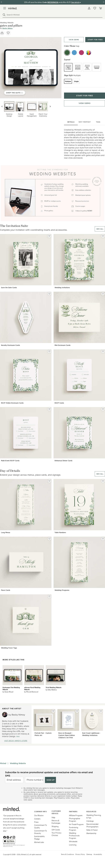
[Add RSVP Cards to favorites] (102, 351)
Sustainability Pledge (39, 837)
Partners (73, 811)
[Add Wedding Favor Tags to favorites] (49, 596)
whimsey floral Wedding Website (32, 688)
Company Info (40, 811)
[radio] (68, 67)
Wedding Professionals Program (74, 835)
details (71, 122)
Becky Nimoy (7, 28)
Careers (37, 818)
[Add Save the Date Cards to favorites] (49, 236)
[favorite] (8, 33)
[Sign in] (89, 8)
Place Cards (5, 590)
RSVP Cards (59, 403)
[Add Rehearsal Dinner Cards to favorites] (102, 409)
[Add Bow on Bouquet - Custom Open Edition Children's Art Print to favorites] (77, 711)
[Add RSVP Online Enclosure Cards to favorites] (49, 351)
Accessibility (98, 854)
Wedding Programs (62, 590)
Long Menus (5, 532)
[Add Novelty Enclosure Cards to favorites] (49, 293)
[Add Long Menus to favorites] (49, 481)
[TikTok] (10, 837)
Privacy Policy (80, 854)
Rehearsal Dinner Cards (63, 461)
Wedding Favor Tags (9, 648)
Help (53, 817)
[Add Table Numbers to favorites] (102, 481)
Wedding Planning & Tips (93, 816)
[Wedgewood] (74, 53)
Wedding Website (18, 763)
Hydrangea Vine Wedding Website (11, 688)
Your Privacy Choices (56, 834)
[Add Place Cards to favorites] (49, 538)
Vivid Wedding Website (53, 687)
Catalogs (90, 821)
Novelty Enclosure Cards (10, 345)
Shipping (55, 826)
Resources (91, 811)
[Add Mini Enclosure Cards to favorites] (102, 293)
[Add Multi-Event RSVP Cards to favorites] (49, 409)
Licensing (72, 845)
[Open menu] (5, 8)
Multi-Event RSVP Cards (10, 461)
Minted (3, 763)
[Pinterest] (7, 837)
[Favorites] (95, 8)
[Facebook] (4, 837)
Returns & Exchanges (56, 821)
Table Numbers (60, 532)
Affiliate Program (75, 815)
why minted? (84, 122)
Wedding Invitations (62, 287)
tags (98, 122)
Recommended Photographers (92, 825)
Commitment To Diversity (40, 831)
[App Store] (15, 841)
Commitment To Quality (40, 826)
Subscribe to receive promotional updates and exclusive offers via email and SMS (49, 774)
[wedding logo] (12, 8)
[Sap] (67, 53)
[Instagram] (13, 837)
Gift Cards (56, 829)
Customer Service (56, 812)
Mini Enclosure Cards (62, 345)
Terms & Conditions (67, 854)
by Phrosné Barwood (31, 692)
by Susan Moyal (8, 692)
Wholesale (73, 841)
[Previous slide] (2, 106)
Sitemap (89, 854)
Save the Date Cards (9, 287)
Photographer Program (74, 819)
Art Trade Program (76, 824)
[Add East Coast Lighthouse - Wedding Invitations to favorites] (100, 711)
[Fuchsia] (81, 53)
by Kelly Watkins (51, 690)
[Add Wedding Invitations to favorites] (102, 236)
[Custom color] (89, 53)
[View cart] (100, 8)
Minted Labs (39, 842)
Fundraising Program (73, 828)
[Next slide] (50, 106)
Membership (91, 833)
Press (36, 822)
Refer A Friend (91, 830)
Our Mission (39, 815)
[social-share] (2, 33)
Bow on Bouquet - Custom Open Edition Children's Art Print (66, 735)
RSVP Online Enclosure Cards (12, 403)
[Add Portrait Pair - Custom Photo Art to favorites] (53, 711)
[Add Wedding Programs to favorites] (102, 538)
